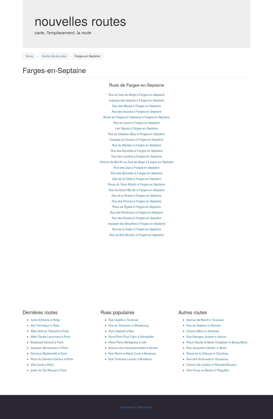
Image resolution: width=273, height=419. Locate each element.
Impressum (127, 407)
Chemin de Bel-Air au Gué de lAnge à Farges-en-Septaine (136, 162)
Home (29, 56)
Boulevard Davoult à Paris (47, 342)
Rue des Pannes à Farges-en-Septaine (136, 201)
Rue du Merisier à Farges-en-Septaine (136, 145)
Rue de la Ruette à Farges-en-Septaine (136, 195)
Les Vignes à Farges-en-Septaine (136, 128)
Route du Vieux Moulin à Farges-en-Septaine (136, 184)
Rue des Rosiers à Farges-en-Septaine (136, 218)
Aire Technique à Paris (45, 325)
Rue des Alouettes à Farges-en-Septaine (136, 151)
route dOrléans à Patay (45, 320)
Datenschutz (145, 407)
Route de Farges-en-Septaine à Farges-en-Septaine (136, 117)
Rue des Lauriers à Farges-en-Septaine (136, 156)
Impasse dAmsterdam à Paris (49, 348)
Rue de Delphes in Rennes (203, 325)
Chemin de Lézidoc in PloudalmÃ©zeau (211, 365)
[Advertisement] (136, 274)
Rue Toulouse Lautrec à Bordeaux (130, 359)
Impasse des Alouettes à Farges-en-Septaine (136, 224)
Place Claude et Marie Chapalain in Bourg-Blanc (216, 342)
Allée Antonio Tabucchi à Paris (50, 331)
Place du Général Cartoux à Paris (52, 359)
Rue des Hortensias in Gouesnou (207, 359)
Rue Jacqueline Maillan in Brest (206, 348)
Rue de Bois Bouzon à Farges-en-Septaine (136, 235)
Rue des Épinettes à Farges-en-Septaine (136, 173)
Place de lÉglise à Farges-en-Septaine (136, 207)
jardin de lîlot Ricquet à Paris (49, 370)
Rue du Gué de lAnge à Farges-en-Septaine (136, 95)
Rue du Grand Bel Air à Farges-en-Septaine (136, 190)
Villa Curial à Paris (42, 365)
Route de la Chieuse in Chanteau (207, 353)
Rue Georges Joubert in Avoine (206, 337)
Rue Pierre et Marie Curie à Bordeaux (132, 353)
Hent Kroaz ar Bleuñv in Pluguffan (207, 370)
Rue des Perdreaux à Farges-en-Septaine (136, 212)
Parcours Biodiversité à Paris (49, 353)
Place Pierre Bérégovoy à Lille (127, 342)
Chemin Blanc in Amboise (202, 331)
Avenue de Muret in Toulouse (205, 320)
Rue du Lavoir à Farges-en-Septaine (136, 123)
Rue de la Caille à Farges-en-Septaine (136, 229)
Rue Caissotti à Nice (121, 331)
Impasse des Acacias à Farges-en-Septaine (136, 100)
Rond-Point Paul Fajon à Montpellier (131, 337)
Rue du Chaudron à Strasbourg (128, 325)
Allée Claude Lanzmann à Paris (50, 337)
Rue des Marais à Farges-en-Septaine (136, 106)
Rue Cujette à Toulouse (123, 320)
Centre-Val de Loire (54, 56)
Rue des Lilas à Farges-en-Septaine (136, 167)
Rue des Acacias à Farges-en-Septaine (136, 111)
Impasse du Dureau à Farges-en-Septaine (136, 139)
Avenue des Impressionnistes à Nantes (133, 348)
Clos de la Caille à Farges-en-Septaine (136, 179)
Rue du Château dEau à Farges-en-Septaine (136, 134)
